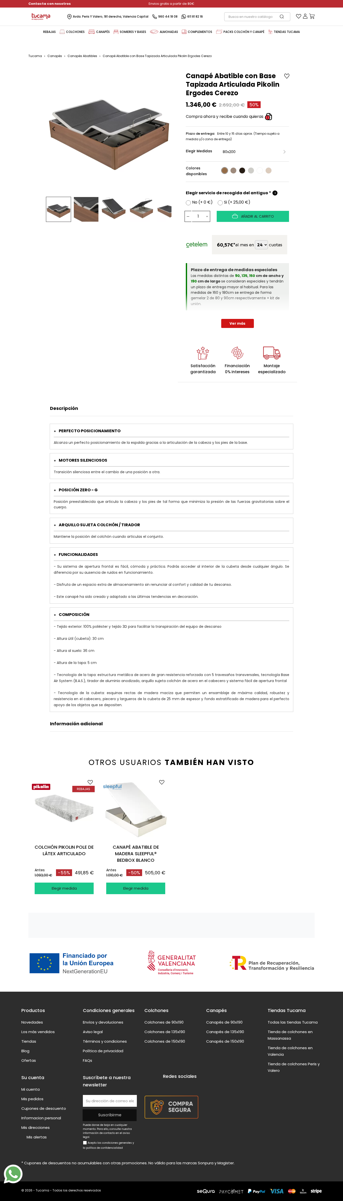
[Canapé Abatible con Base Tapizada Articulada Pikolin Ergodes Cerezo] (224, 170)
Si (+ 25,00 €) (237, 202)
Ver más (237, 323)
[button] (58, 209)
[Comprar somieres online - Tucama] (116, 32)
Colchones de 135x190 (164, 1031)
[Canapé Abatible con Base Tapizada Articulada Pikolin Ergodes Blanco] (260, 170)
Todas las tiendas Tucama (293, 1022)
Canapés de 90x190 (224, 1022)
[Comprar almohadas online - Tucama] (154, 32)
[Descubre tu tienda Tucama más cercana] (270, 32)
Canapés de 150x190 (225, 1041)
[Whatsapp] (13, 1174)
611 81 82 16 (195, 16)
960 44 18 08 (168, 16)
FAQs (87, 1060)
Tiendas (28, 1041)
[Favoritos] (298, 17)
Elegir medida (64, 888)
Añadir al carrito (257, 216)
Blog (25, 1050)
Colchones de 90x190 (164, 1022)
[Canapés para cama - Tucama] (91, 32)
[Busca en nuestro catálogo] (284, 16)
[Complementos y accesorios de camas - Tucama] (184, 32)
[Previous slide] (54, 129)
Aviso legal (93, 1031)
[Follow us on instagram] (185, 1086)
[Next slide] (163, 129)
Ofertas (28, 1060)
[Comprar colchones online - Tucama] (62, 32)
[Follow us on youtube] (176, 1086)
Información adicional (76, 723)
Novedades (32, 1022)
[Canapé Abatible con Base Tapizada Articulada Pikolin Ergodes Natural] (268, 170)
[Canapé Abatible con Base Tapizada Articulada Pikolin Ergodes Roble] (233, 170)
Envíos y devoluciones (103, 1022)
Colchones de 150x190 (164, 1041)
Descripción (64, 408)
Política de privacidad (103, 1050)
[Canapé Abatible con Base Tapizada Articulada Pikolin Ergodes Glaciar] (251, 170)
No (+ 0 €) (202, 202)
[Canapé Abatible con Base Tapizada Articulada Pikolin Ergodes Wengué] (242, 170)
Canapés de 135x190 (225, 1031)
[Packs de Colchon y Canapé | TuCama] (219, 32)
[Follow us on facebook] (166, 1086)
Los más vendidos (38, 1031)
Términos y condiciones (105, 1041)
